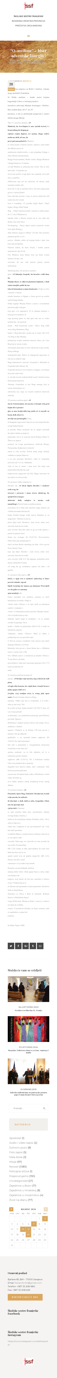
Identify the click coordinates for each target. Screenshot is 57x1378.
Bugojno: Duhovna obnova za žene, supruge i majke (28, 1051)
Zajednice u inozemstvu (24, 1195)
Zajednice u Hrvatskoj (22, 1190)
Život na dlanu (18, 1200)
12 (23, 1229)
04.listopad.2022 (29, 1007)
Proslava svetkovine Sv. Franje (28, 1010)
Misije (12, 1161)
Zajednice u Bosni (20, 1185)
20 (28, 1234)
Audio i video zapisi (21, 1142)
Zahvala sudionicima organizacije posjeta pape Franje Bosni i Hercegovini (28, 1093)
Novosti (39, 60)
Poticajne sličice (19, 1171)
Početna (15, 60)
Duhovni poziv (18, 1147)
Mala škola (16, 1157)
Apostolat (15, 1138)
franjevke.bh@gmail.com (28, 1283)
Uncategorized (18, 1180)
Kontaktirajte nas (25, 1297)
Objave (27, 60)
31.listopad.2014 (28, 1047)
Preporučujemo (19, 1176)
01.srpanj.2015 (28, 1089)
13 (28, 1229)
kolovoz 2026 (28, 1209)
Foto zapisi (16, 1152)
